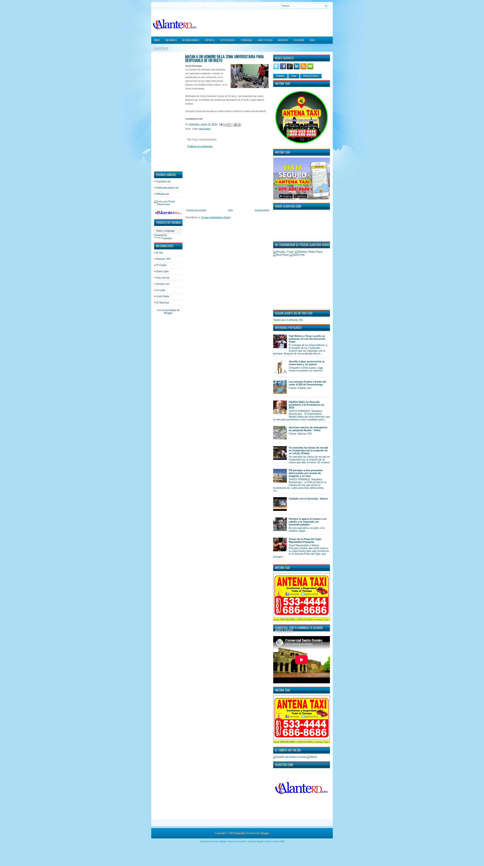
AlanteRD (240, 833)
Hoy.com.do (162, 277)
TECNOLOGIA (246, 40)
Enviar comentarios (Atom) (215, 217)
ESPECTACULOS (227, 40)
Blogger (168, 313)
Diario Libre (162, 271)
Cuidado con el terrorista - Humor (308, 498)
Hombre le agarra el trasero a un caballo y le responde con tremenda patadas (308, 521)
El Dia (159, 252)
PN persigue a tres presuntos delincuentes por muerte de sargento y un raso (306, 473)
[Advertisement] (165, 111)
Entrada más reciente (196, 210)
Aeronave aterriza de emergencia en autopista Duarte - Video (308, 429)
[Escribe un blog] (228, 125)
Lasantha (242, 841)
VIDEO (312, 40)
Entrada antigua (262, 210)
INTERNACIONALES (190, 40)
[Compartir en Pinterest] (239, 125)
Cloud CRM (279, 841)
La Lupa (160, 290)
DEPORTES (210, 40)
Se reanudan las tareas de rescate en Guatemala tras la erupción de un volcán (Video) (308, 450)
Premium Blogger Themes (260, 841)
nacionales (205, 128)
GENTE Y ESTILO (265, 40)
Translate (167, 238)
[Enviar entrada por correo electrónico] (220, 124)
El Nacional (162, 302)
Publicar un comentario (200, 146)
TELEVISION (298, 40)
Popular (280, 76)
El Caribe (161, 265)
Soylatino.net (163, 181)
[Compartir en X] (232, 125)
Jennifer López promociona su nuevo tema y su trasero (307, 363)
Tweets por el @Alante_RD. (288, 320)
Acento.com (163, 283)
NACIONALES (171, 40)
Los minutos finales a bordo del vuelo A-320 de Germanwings (307, 383)
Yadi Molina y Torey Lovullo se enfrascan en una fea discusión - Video (308, 339)
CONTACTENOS (161, 48)
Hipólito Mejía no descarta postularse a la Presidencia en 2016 (306, 405)
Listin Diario (162, 296)
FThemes (214, 841)
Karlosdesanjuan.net (167, 187)
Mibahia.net (162, 194)
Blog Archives (311, 76)
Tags (293, 76)
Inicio (157, 40)
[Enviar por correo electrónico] (225, 125)
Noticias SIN (163, 258)
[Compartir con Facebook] (236, 125)
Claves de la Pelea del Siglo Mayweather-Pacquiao (305, 540)
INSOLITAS (283, 40)
